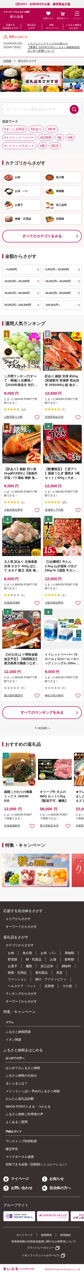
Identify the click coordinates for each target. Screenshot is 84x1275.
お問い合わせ (21, 1188)
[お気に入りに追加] (37, 417)
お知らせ (57, 1179)
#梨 (42, 146)
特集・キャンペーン (52, 26)
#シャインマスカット (19, 146)
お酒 (53, 959)
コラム (10, 1022)
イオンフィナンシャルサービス (40, 1255)
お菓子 (12, 966)
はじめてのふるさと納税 (23, 1068)
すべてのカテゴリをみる (42, 236)
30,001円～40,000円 (17, 293)
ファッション (17, 979)
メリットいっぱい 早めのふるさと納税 (33, 1091)
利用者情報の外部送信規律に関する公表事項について (43, 1241)
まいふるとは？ (17, 1083)
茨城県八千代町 (54, 509)
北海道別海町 (12, 602)
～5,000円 (10, 269)
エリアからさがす (18, 919)
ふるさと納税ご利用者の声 (24, 1114)
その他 (67, 986)
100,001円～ (53, 304)
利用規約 (65, 1235)
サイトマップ (24, 1235)
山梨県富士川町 (13, 417)
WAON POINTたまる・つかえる (28, 1106)
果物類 (69, 953)
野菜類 (12, 959)
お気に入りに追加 (32, 825)
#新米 (52, 129)
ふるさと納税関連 (18, 1031)
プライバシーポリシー (40, 1247)
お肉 (11, 953)
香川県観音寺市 (49, 825)
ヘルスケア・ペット (22, 986)
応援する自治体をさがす (10, 26)
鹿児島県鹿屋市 (13, 695)
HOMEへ (44, 728)
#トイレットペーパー (19, 137)
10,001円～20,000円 (17, 281)
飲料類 (69, 959)
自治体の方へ (60, 1188)
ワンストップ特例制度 (21, 1141)
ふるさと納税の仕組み (21, 1075)
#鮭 (59, 137)
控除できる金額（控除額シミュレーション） (37, 1164)
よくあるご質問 (17, 1122)
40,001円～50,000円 (58, 293)
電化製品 (41, 972)
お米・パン (48, 953)
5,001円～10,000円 (57, 269)
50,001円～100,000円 (17, 304)
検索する (74, 109)
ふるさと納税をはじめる (74, 26)
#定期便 (45, 137)
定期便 (49, 986)
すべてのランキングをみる (42, 712)
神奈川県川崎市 (54, 695)
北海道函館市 (12, 825)
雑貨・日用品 (17, 972)
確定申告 (12, 1149)
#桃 (70, 137)
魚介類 (27, 953)
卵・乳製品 (33, 959)
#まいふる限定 (14, 129)
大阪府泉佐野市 (13, 509)
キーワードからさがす (21, 926)
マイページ (20, 1179)
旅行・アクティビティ (51, 979)
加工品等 (47, 966)
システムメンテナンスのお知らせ (48, 43)
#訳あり (36, 129)
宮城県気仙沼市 (54, 417)
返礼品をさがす (31, 26)
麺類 (29, 966)
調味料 (66, 966)
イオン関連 (13, 1039)
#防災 (55, 146)
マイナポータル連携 (20, 1156)
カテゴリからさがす (20, 945)
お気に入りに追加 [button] (37, 417)
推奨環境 (46, 1235)
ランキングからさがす (21, 993)
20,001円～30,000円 (58, 281)
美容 (59, 972)
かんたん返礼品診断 (20, 1098)
